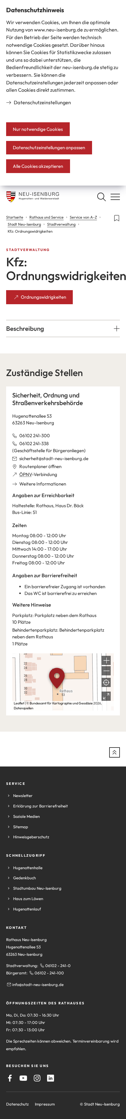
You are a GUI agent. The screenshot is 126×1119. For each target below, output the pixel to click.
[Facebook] (10, 1078)
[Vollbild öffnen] (106, 696)
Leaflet (19, 703)
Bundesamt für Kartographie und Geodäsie (61, 703)
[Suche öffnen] (101, 196)
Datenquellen (23, 708)
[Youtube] (23, 1078)
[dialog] (63, 93)
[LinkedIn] (50, 1078)
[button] (63, 328)
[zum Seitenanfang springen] (114, 752)
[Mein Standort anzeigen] (106, 682)
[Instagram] (37, 1078)
